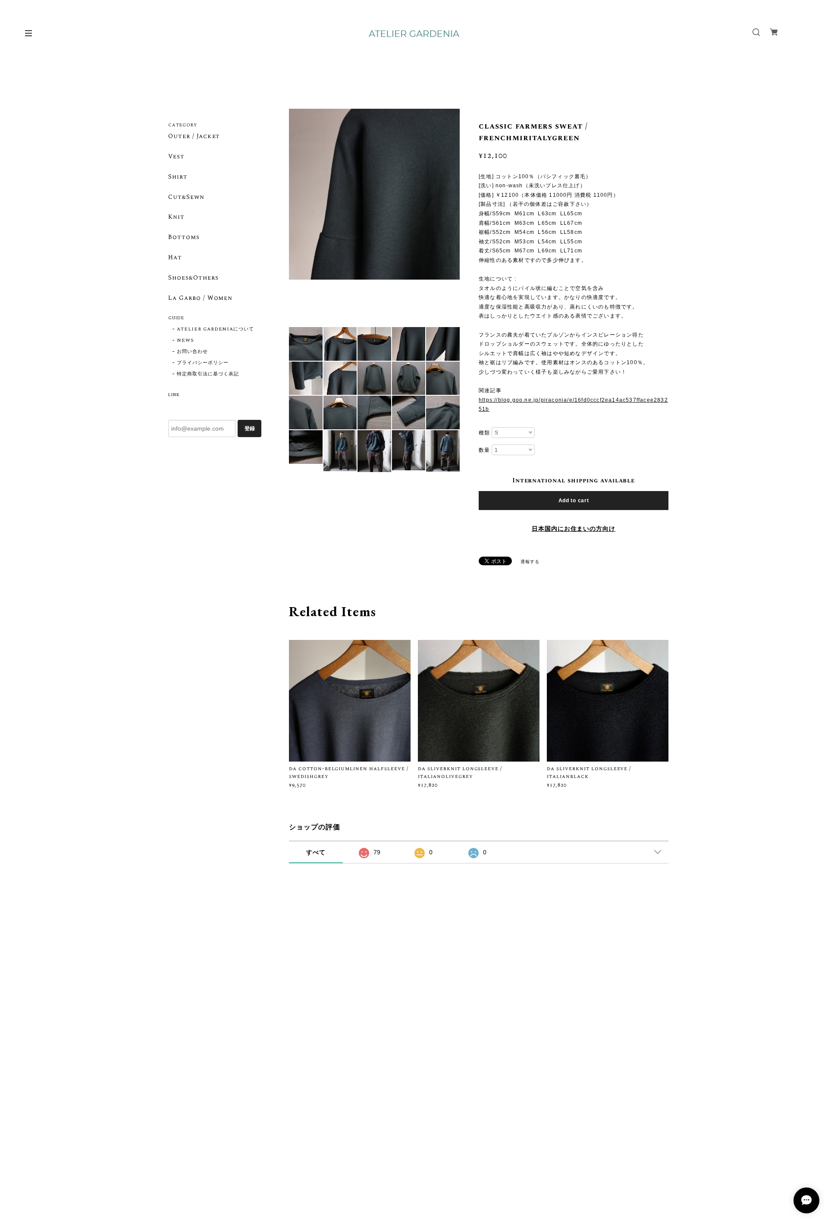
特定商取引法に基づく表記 (208, 374)
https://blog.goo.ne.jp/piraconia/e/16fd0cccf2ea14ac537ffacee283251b (573, 405)
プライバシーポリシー (203, 362)
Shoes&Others (193, 278)
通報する (530, 561)
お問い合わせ (192, 351)
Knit (176, 217)
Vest (176, 157)
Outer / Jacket (194, 137)
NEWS (185, 340)
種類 (484, 433)
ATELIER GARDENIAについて (215, 329)
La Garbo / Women (200, 298)
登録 (250, 428)
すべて (316, 852)
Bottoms (184, 238)
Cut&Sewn (186, 198)
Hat (175, 258)
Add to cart (573, 501)
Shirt (178, 177)
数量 (484, 450)
